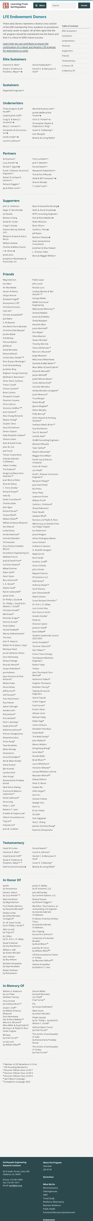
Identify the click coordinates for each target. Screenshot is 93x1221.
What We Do (49, 1184)
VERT (45, 1195)
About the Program (52, 1162)
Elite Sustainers (69, 31)
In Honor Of (67, 65)
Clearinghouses (50, 1191)
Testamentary (68, 60)
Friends (65, 55)
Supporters (67, 50)
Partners (66, 45)
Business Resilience (52, 1205)
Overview (47, 1166)
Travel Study (48, 1198)
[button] (39, 5)
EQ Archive (48, 1177)
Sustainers (67, 36)
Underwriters (68, 40)
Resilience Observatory (53, 1201)
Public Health (49, 1209)
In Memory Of (68, 70)
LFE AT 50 (47, 1169)
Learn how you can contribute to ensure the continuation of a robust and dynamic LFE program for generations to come (29, 47)
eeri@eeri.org (15, 1185)
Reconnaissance (50, 1187)
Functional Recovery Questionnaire (59, 1212)
